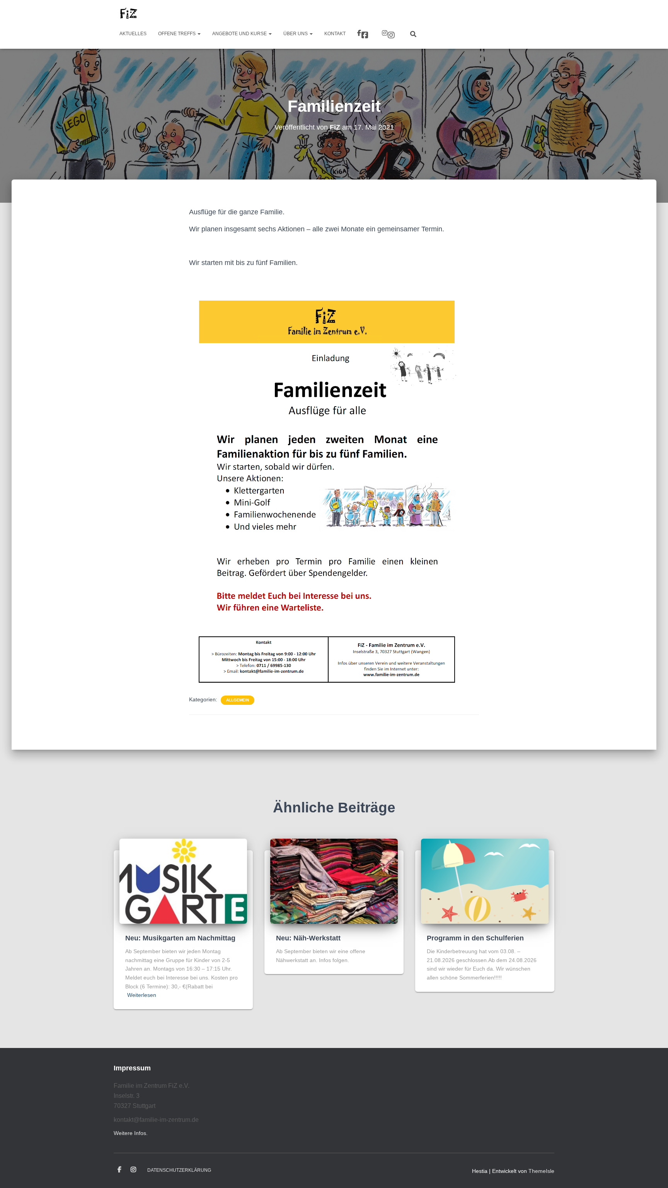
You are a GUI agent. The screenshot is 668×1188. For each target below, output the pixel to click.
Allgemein (237, 700)
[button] (199, 33)
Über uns (296, 33)
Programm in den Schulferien (475, 938)
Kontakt (335, 33)
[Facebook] (363, 34)
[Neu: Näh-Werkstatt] (334, 880)
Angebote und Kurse (240, 33)
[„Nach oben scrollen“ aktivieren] (653, 1172)
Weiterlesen (141, 995)
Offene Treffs (177, 33)
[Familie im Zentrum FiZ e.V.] (128, 13)
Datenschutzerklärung (179, 1170)
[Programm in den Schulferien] (485, 880)
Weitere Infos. (131, 1133)
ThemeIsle (541, 1171)
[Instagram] (389, 34)
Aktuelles (133, 33)
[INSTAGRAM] (133, 1170)
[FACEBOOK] (119, 1170)
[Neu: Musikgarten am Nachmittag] (183, 880)
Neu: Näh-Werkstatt (308, 938)
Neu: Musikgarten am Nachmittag (180, 938)
